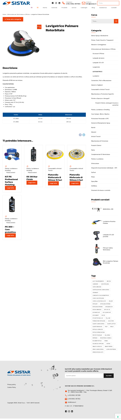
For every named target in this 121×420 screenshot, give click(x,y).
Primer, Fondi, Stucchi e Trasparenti (102, 40)
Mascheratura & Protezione (99, 141)
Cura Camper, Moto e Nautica (100, 114)
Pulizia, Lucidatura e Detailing (11, 169)
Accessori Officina (98, 53)
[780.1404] (33, 154)
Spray (93, 150)
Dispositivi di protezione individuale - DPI (104, 168)
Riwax (93, 177)
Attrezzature (95, 163)
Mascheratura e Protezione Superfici (102, 94)
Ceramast (95, 292)
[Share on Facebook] (80, 134)
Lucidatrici (96, 76)
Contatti (114, 7)
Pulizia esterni (10, 172)
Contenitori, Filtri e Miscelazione (101, 80)
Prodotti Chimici (96, 145)
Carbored (95, 284)
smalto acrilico (97, 346)
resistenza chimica (105, 338)
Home (45, 7)
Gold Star (111, 321)
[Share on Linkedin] (83, 134)
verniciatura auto (98, 352)
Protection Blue (97, 335)
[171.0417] (76, 154)
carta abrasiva (97, 286)
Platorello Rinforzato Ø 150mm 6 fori (76, 177)
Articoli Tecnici (96, 136)
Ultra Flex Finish (111, 349)
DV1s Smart (96, 315)
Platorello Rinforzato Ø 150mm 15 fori (55, 177)
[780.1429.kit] (12, 154)
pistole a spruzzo (98, 329)
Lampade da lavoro (98, 58)
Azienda (54, 7)
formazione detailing (99, 321)
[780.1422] (12, 204)
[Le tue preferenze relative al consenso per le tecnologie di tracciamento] (118, 417)
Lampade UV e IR (98, 63)
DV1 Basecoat (96, 312)
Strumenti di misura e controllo (100, 190)
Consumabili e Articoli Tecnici (54, 169)
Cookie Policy (11, 387)
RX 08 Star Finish (31, 178)
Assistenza (103, 7)
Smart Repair (108, 346)
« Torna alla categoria (13, 19)
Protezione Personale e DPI (100, 118)
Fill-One (108, 318)
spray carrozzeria (98, 349)
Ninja (111, 326)
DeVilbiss (94, 186)
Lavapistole (96, 67)
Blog (93, 7)
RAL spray (107, 335)
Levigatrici (97, 71)
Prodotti (64, 7)
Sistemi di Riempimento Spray (100, 123)
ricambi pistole (97, 340)
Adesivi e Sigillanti (97, 85)
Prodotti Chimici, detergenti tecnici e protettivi (106, 104)
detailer (95, 304)
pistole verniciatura (99, 332)
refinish (95, 338)
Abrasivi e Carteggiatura (98, 45)
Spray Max (94, 181)
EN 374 (103, 315)
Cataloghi (84, 7)
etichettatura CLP (98, 318)
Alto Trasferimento (98, 281)
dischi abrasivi (97, 309)
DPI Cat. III (107, 309)
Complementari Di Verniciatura (100, 154)
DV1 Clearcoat (107, 312)
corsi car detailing (98, 298)
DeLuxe (111, 301)
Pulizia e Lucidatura (97, 159)
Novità (93, 127)
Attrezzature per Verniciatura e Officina (18, 14)
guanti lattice (111, 323)
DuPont (93, 172)
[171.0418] (55, 154)
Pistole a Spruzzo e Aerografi (100, 98)
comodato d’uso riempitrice (101, 295)
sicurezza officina (98, 343)
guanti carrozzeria (98, 323)
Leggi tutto (10, 188)
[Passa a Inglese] (31, 7)
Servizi (74, 7)
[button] (39, 27)
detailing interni (98, 306)
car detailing (105, 284)
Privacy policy (11, 384)
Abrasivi (93, 132)
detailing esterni (105, 304)
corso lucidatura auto (99, 301)
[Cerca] (116, 21)
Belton (109, 281)
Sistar (108, 343)
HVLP (106, 326)
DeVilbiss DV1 (109, 306)
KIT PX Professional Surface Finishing (11, 180)
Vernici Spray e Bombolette (99, 36)
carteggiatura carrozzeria (101, 289)
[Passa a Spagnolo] (37, 7)
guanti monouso (97, 326)
